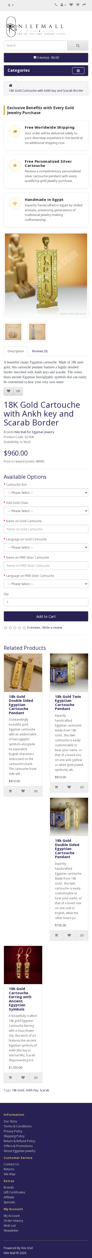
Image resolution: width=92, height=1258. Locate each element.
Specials (9, 1202)
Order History (13, 1221)
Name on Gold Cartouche (24, 521)
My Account (12, 1216)
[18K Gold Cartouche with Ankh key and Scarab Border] (46, 274)
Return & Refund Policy (19, 1141)
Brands (9, 1187)
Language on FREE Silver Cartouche (30, 576)
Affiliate (9, 1197)
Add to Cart (46, 616)
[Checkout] (84, 5)
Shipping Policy (14, 1136)
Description (16, 351)
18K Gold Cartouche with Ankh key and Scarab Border (46, 91)
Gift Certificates (14, 1192)
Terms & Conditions (17, 1126)
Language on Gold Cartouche (26, 539)
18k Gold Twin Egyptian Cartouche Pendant (68, 702)
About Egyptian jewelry (19, 1151)
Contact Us (11, 1164)
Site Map (9, 1174)
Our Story (10, 1121)
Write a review (52, 627)
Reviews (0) (39, 351)
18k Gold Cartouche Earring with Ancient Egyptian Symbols (20, 998)
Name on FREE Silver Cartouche (27, 557)
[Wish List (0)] (71, 5)
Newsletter (11, 1230)
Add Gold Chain (17, 503)
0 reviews (33, 627)
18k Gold (18, 1090)
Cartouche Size (16, 484)
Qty (6, 594)
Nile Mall (27, 1248)
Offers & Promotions (18, 1146)
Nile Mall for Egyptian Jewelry (34, 432)
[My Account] (63, 5)
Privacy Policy (13, 1131)
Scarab (44, 1090)
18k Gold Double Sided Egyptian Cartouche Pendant (21, 704)
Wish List (10, 1225)
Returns (9, 1169)
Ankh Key (32, 1090)
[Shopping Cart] (77, 5)
